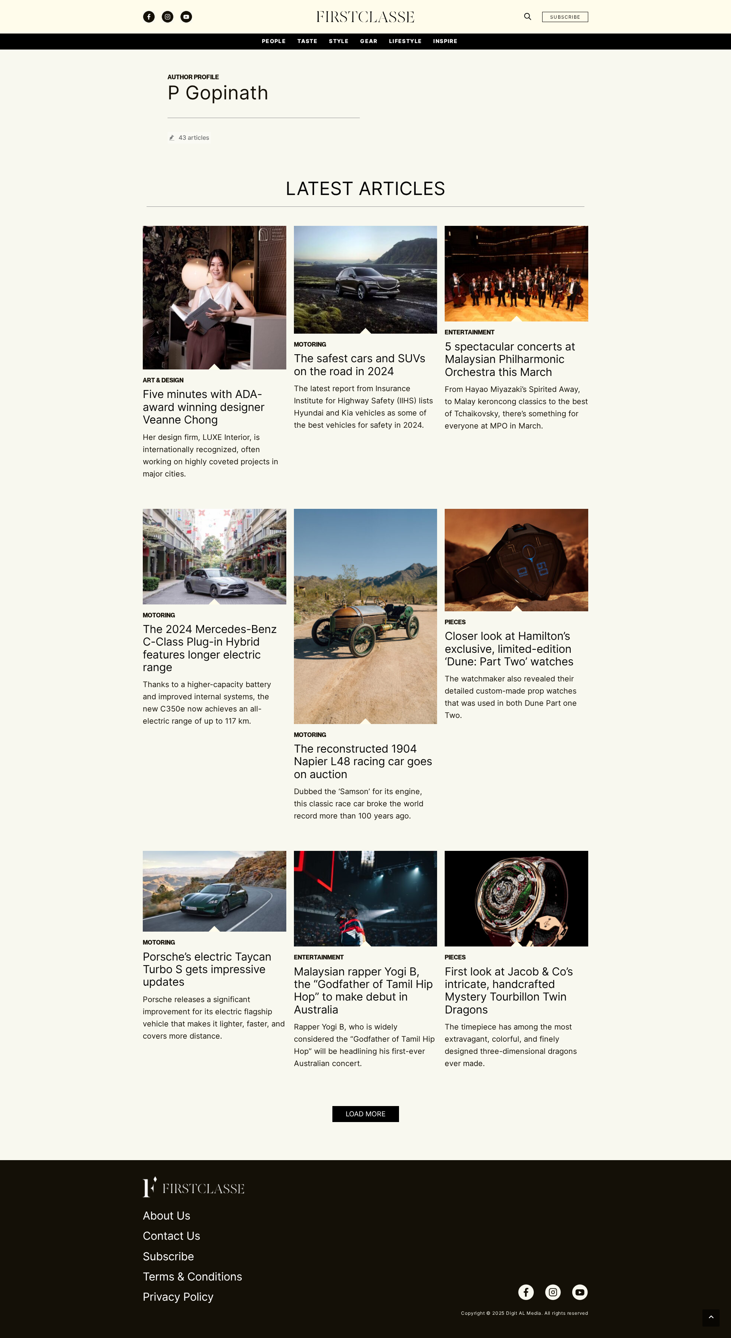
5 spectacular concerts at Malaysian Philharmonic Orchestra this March (510, 359)
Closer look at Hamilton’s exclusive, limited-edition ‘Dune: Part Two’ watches (509, 649)
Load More (366, 1114)
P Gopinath (218, 93)
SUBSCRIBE (565, 17)
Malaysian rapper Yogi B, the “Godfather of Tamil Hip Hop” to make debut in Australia (363, 991)
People (274, 41)
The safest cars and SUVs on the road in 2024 (360, 365)
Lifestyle (405, 41)
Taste (307, 41)
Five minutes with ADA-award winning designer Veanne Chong (204, 407)
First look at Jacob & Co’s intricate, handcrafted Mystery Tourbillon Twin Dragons (509, 991)
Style (339, 41)
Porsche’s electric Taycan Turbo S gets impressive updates (207, 969)
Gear (369, 41)
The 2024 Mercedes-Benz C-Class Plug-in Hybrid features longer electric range (210, 648)
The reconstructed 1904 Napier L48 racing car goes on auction (363, 761)
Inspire (445, 41)
